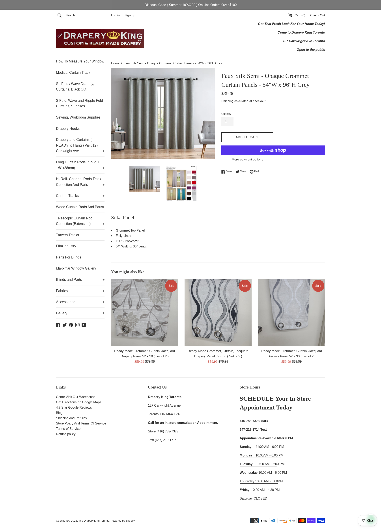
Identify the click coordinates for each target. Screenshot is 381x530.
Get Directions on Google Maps (78, 402)
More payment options (247, 159)
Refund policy (66, 434)
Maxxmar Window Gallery (76, 268)
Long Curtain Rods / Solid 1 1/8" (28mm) (80, 165)
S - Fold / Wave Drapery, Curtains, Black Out (75, 86)
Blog (59, 413)
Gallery (80, 313)
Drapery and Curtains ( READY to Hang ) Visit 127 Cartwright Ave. (80, 145)
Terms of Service (68, 428)
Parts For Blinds (68, 257)
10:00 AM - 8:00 (259, 481)
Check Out (317, 15)
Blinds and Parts (80, 279)
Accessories (80, 302)
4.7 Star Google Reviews (74, 407)
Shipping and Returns (71, 418)
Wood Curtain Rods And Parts (80, 207)
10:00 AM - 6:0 (258, 464)
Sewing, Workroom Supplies (78, 117)
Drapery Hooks (68, 128)
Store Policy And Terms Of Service (81, 423)
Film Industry (66, 246)
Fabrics (80, 291)
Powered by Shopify (123, 520)
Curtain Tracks (80, 196)
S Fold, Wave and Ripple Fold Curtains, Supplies (79, 103)
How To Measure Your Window (80, 61)
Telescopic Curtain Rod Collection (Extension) (80, 221)
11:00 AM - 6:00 (259, 447)
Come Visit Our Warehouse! (76, 397)
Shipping (227, 101)
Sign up (130, 15)
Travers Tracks (67, 235)
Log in (115, 15)
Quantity (226, 113)
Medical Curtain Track (73, 72)
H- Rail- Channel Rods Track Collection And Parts (80, 182)
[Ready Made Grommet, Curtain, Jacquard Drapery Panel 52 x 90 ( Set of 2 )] (144, 312)
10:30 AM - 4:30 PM (265, 490)
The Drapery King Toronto (93, 520)
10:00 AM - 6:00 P (262, 472)
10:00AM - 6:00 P (260, 455)
